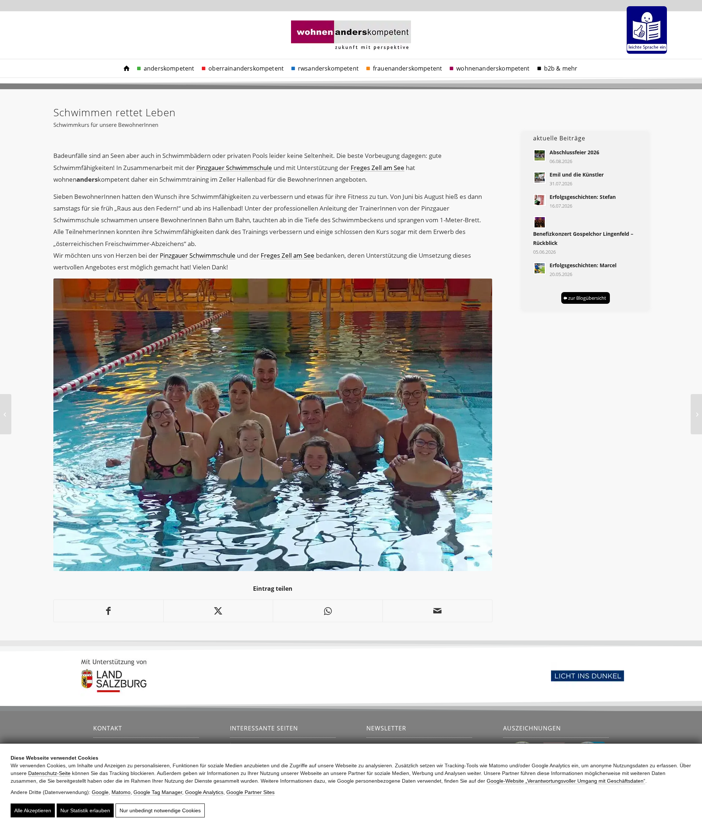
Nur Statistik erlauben (85, 810)
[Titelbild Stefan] (539, 200)
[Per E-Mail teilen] (437, 611)
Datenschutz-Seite (49, 773)
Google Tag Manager (157, 792)
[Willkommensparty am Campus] (5, 414)
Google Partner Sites (250, 792)
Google (100, 792)
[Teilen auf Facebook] (108, 611)
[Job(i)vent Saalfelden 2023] (696, 414)
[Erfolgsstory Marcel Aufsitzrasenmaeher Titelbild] (539, 268)
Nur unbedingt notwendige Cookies (160, 810)
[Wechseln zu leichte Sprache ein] (647, 30)
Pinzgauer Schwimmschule (234, 167)
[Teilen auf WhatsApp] (327, 611)
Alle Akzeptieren (32, 810)
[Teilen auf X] (218, 611)
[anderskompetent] (351, 44)
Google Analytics (204, 792)
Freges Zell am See (377, 167)
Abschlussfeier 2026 (574, 152)
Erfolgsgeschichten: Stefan (583, 196)
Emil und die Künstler (577, 174)
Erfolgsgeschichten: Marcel (583, 265)
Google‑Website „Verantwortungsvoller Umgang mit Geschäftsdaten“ (566, 781)
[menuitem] (645, 30)
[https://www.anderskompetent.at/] (126, 68)
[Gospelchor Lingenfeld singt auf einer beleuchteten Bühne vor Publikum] (539, 222)
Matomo (121, 792)
